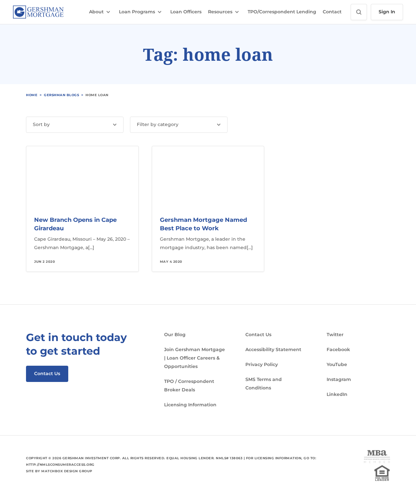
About (96, 12)
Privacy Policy (261, 364)
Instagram (339, 379)
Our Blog (175, 334)
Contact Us (47, 373)
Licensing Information (190, 405)
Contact (332, 12)
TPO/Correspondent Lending (282, 12)
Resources (220, 12)
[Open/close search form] (359, 12)
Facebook (338, 349)
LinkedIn (337, 394)
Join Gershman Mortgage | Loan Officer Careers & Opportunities (194, 358)
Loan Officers (186, 12)
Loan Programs (137, 12)
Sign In (387, 12)
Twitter (335, 334)
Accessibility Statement (273, 349)
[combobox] (75, 125)
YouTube (337, 364)
